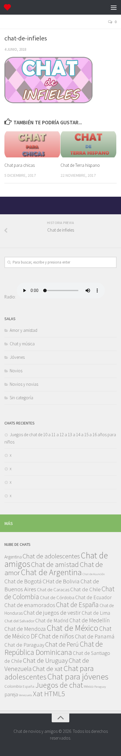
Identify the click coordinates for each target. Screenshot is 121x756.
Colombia (13, 686)
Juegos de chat (59, 685)
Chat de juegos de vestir (52, 612)
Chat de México (72, 628)
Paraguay (100, 687)
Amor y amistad (23, 330)
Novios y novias (24, 384)
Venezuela (25, 695)
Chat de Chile (85, 589)
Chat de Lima (96, 612)
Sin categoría (21, 397)
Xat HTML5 (49, 693)
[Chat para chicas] (32, 144)
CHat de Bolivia (61, 581)
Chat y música (22, 343)
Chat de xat (48, 669)
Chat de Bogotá (23, 581)
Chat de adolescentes (51, 556)
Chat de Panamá (95, 636)
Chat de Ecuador (93, 597)
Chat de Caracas (53, 589)
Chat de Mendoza (25, 628)
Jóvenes (17, 357)
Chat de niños (56, 636)
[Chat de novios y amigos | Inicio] (8, 7)
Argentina (13, 557)
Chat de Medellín (89, 620)
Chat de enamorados (29, 605)
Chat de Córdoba (57, 597)
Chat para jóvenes (77, 676)
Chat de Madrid (51, 620)
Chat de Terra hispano (80, 165)
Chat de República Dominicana (53, 648)
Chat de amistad (55, 564)
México (88, 686)
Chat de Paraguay (24, 644)
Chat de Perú (62, 644)
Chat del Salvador (19, 621)
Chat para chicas (19, 165)
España (28, 686)
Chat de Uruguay (45, 660)
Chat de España (77, 604)
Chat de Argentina (51, 572)
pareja (11, 694)
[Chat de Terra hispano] (88, 144)
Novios (16, 370)
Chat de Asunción (94, 574)
